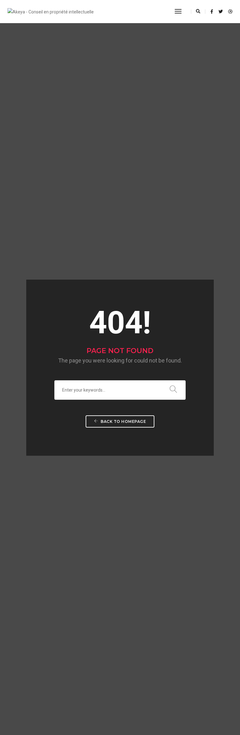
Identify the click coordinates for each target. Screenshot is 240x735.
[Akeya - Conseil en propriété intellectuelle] (51, 11)
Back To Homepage (123, 421)
